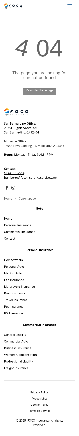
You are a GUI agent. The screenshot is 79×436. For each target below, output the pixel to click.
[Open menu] (69, 6)
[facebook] (7, 188)
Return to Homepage (39, 90)
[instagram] (13, 188)
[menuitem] (39, 218)
